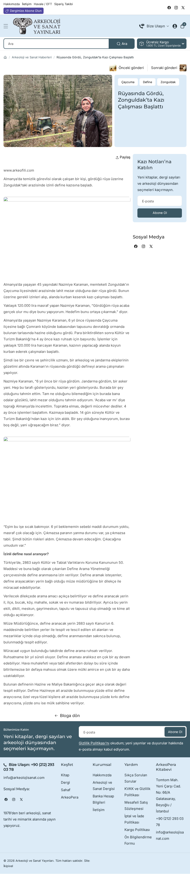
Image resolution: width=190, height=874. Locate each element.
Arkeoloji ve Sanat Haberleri (32, 57)
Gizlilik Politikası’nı (94, 743)
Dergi (65, 782)
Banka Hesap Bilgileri (103, 799)
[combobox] (69, 43)
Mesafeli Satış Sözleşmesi (136, 805)
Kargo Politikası (137, 829)
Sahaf (65, 790)
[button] (6, 26)
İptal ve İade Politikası (134, 819)
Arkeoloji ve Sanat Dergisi (104, 785)
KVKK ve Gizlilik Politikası (137, 791)
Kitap (65, 775)
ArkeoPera (69, 797)
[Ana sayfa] (5, 57)
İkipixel (8, 866)
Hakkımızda (102, 775)
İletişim (98, 810)
